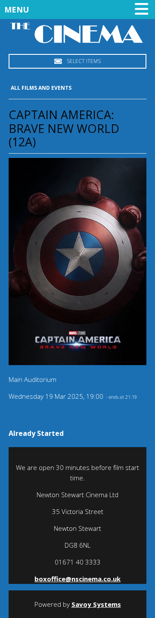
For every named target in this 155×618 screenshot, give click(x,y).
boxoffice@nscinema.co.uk (77, 578)
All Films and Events (41, 87)
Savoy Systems (96, 604)
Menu (16, 9)
